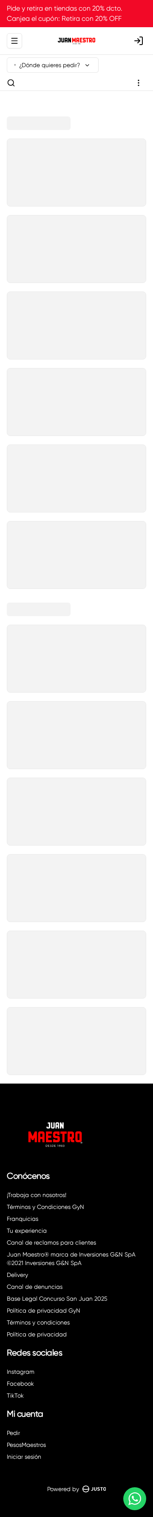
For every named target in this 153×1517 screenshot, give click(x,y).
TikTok (15, 1395)
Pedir (13, 1432)
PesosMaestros (26, 1444)
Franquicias (22, 1218)
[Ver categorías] (138, 83)
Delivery (17, 1274)
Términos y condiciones (38, 1322)
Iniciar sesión (24, 1456)
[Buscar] (11, 83)
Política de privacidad (37, 1334)
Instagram (20, 1371)
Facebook (20, 1383)
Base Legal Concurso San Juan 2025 (57, 1298)
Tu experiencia (27, 1230)
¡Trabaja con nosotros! (36, 1195)
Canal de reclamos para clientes (51, 1242)
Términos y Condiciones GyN (45, 1206)
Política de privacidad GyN (43, 1310)
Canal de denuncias (34, 1286)
